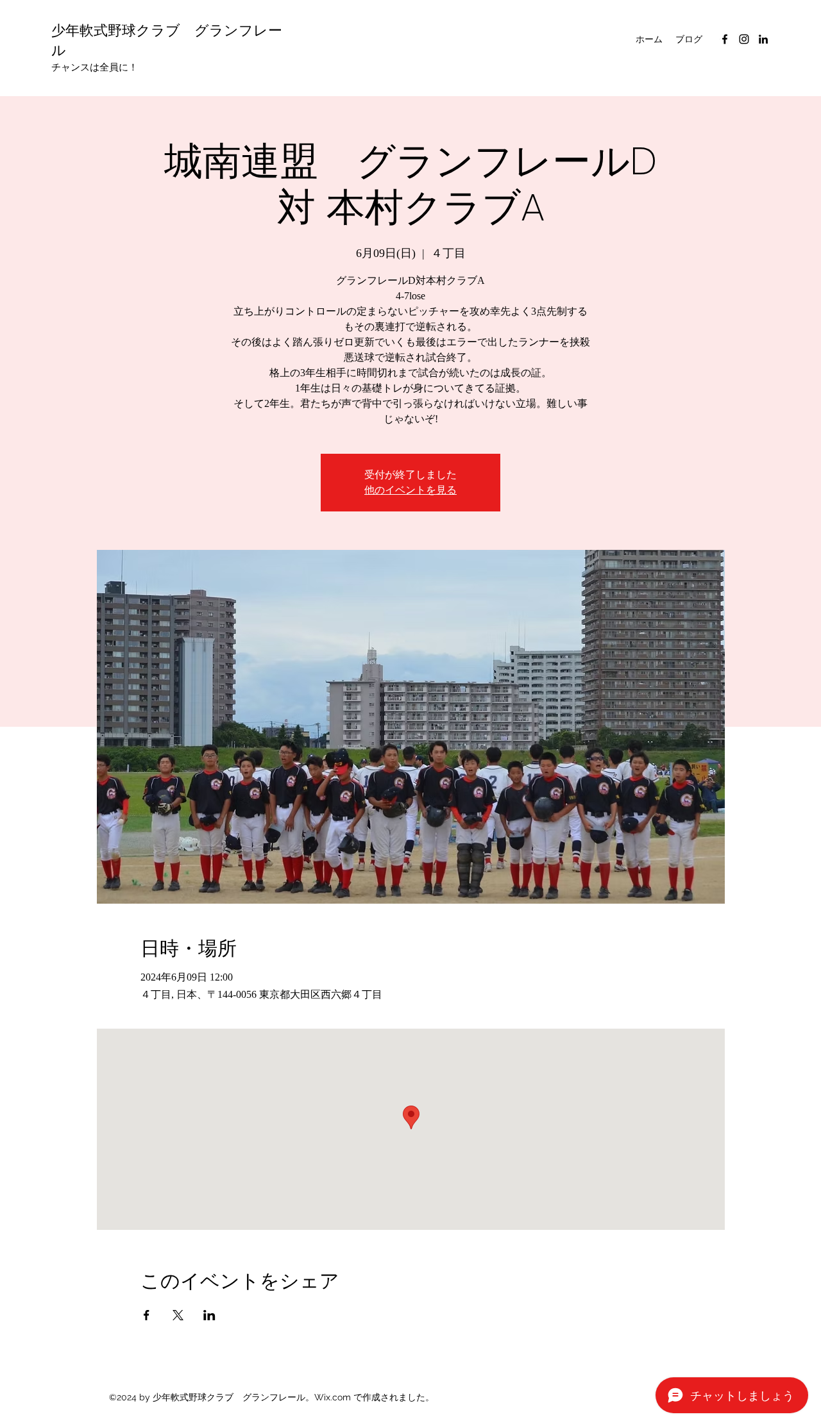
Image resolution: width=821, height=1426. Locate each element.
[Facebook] (724, 39)
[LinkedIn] (763, 39)
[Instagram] (744, 39)
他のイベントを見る (410, 490)
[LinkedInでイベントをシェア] (209, 1315)
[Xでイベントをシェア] (178, 1315)
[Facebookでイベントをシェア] (146, 1315)
